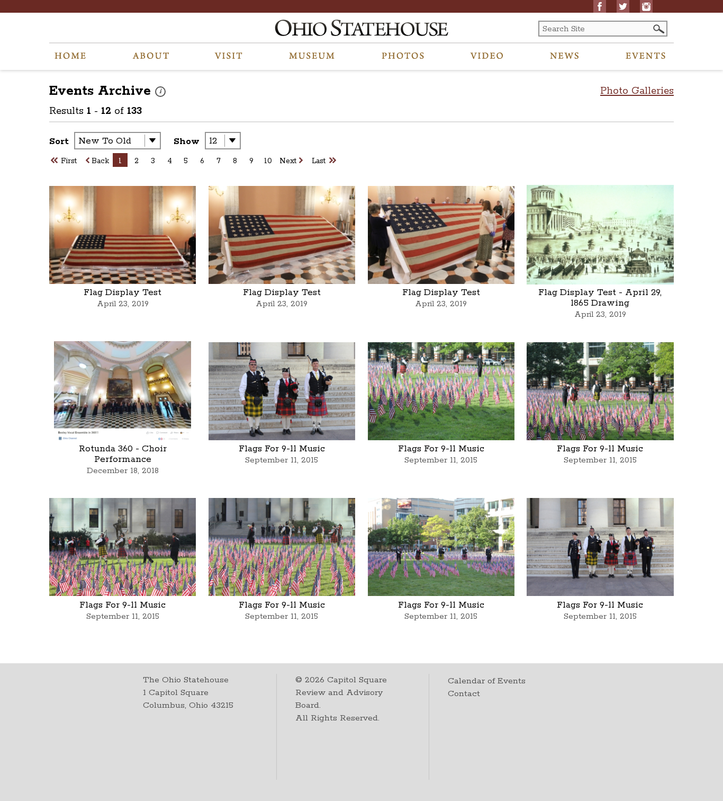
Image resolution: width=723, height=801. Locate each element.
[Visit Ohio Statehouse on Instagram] (646, 6)
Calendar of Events (487, 681)
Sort (59, 141)
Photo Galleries (637, 91)
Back (100, 161)
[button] (657, 29)
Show (187, 141)
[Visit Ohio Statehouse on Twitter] (623, 6)
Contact (464, 693)
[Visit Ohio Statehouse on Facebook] (599, 6)
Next (287, 161)
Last (319, 161)
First (69, 161)
